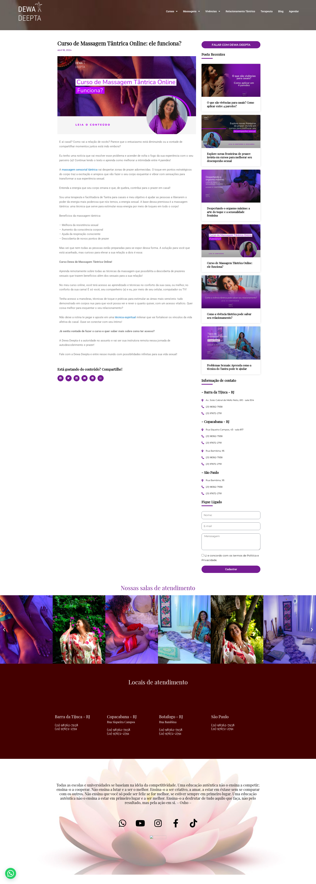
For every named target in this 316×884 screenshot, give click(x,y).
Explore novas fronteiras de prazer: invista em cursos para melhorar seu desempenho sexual (229, 157)
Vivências (211, 11)
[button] (60, 378)
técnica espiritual (125, 317)
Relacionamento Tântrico (240, 11)
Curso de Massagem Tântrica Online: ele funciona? (229, 264)
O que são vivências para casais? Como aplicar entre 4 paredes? (230, 104)
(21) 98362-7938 (66, 724)
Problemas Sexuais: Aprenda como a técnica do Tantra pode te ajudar (229, 367)
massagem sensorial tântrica (79, 169)
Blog (280, 11)
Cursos (170, 11)
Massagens (189, 11)
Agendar (294, 11)
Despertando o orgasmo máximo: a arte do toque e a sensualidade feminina (228, 211)
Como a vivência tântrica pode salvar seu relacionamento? (229, 315)
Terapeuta (267, 11)
